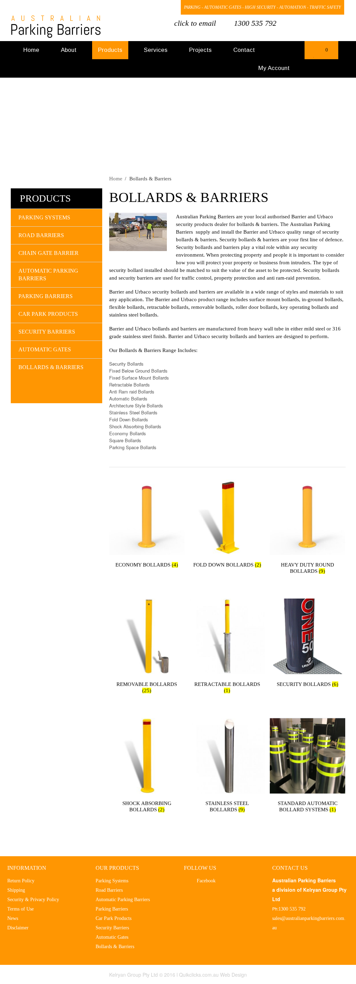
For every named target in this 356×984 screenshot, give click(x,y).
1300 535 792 (255, 23)
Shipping (16, 890)
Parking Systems (44, 217)
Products (110, 50)
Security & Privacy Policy (33, 899)
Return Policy (20, 880)
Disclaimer (18, 927)
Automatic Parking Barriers (48, 274)
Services (156, 50)
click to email (195, 23)
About (68, 50)
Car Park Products (48, 314)
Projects (200, 50)
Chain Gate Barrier (48, 253)
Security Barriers (46, 332)
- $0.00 (320, 52)
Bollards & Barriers (50, 367)
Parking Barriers (45, 296)
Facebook (146, 8)
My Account (274, 68)
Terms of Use (20, 909)
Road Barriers (41, 235)
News (12, 918)
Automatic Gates (44, 349)
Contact (244, 50)
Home (31, 50)
